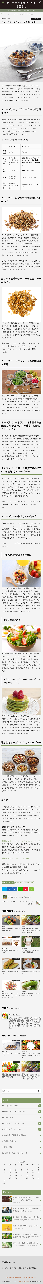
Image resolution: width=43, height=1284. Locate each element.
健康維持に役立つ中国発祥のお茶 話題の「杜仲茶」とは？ (26, 1235)
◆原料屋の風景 (9, 1141)
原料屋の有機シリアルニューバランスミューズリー (20, 841)
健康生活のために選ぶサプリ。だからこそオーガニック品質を (26, 1200)
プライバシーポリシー (30, 1277)
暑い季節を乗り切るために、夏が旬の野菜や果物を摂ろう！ (26, 1218)
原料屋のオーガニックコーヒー (14, 1153)
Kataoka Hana (14, 1015)
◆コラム (7, 1117)
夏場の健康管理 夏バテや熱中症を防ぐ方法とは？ (26, 1210)
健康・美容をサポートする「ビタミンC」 (26, 1227)
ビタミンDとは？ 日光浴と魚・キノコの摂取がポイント (25, 1244)
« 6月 (3, 1183)
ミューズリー (29, 882)
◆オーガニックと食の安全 (13, 1111)
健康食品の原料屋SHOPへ (14, 1277)
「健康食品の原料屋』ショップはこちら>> (22, 10)
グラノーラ (20, 882)
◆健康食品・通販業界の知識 (14, 1135)
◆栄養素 (7, 1147)
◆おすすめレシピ (8, 882)
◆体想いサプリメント (11, 1129)
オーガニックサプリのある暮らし (21, 4)
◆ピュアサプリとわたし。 (13, 1123)
